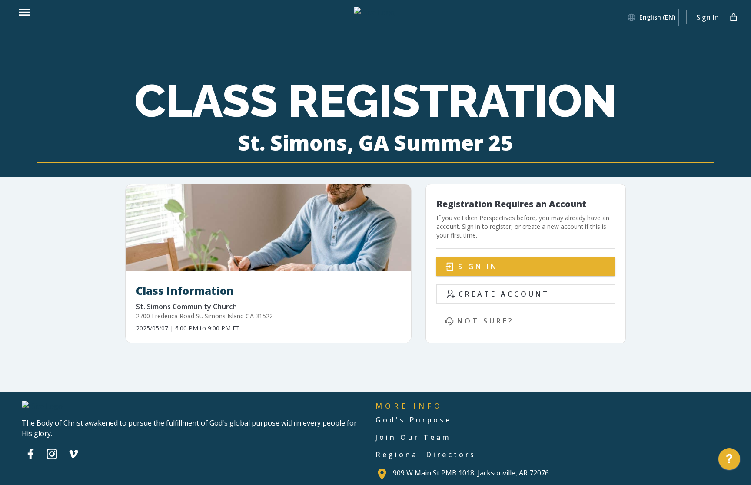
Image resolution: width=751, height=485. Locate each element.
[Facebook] (31, 453)
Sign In (707, 17)
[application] (729, 461)
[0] (733, 17)
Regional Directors (426, 454)
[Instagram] (52, 453)
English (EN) (657, 17)
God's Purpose (414, 420)
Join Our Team (413, 437)
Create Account (504, 294)
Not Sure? (485, 321)
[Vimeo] (73, 453)
